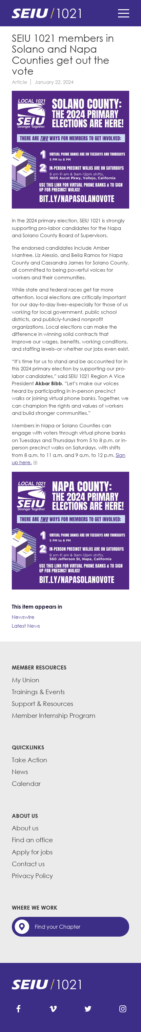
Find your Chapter (57, 926)
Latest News (26, 626)
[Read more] (70, 151)
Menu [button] (123, 13)
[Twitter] (87, 1009)
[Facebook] (18, 1009)
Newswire (23, 617)
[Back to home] (70, 13)
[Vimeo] (53, 1009)
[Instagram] (122, 1009)
